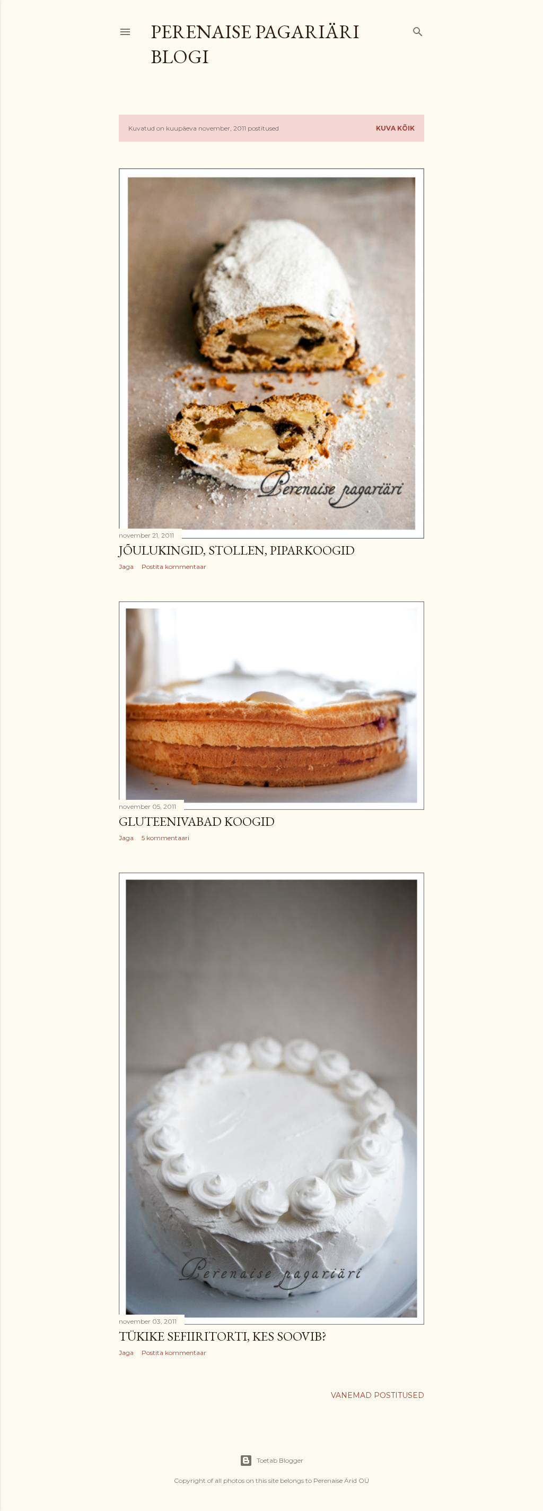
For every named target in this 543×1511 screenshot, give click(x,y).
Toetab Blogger (280, 1460)
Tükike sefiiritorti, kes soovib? (223, 1336)
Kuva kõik (395, 128)
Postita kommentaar (174, 567)
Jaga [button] (126, 567)
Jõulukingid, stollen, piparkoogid (237, 550)
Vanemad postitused (377, 1395)
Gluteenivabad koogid (197, 821)
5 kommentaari (165, 838)
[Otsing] (417, 29)
